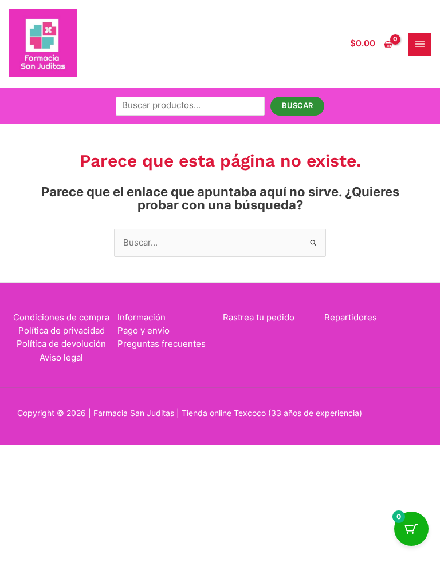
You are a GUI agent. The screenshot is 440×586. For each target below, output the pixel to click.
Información (141, 317)
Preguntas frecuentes (161, 344)
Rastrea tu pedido (258, 317)
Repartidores (350, 317)
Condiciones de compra (61, 317)
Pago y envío (143, 331)
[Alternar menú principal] (419, 44)
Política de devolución (61, 344)
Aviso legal (61, 358)
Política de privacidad (61, 331)
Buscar (297, 105)
